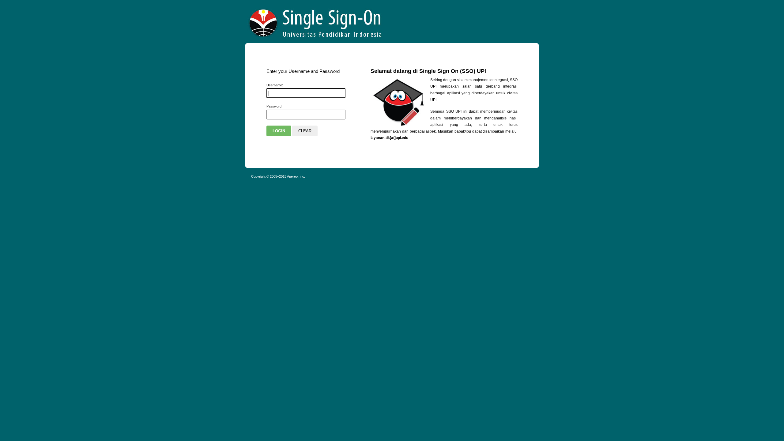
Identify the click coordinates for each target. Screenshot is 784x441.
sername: (274, 85)
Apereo (315, 21)
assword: (274, 106)
